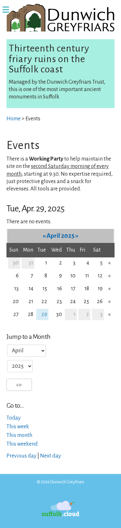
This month (19, 435)
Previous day (21, 456)
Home (13, 119)
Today (13, 418)
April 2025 (60, 235)
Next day (50, 456)
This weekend (22, 444)
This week (17, 427)
